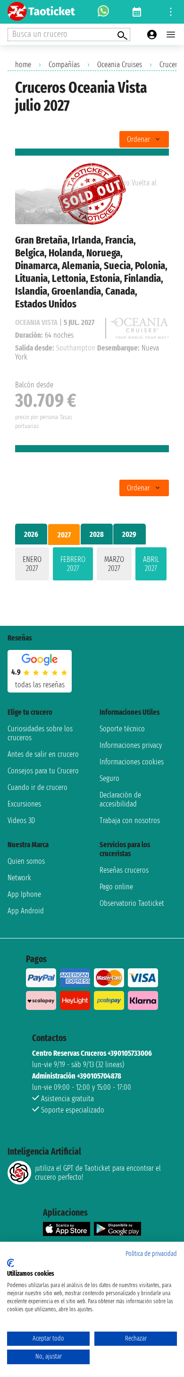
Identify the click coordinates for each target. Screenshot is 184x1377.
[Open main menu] (170, 34)
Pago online (116, 886)
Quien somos (26, 861)
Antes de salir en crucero (43, 754)
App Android (26, 910)
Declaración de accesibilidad (120, 799)
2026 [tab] (31, 534)
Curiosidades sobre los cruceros (40, 733)
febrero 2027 (72, 564)
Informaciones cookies (132, 761)
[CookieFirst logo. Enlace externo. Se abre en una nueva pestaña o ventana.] (10, 1263)
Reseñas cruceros (124, 870)
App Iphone (24, 894)
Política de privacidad (151, 1254)
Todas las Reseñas (40, 684)
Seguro (109, 778)
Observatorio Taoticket (132, 903)
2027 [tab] (64, 534)
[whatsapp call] (103, 11)
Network (19, 877)
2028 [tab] (97, 534)
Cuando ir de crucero (37, 787)
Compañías (64, 64)
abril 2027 (151, 564)
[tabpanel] (92, 565)
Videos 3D (21, 820)
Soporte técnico (122, 728)
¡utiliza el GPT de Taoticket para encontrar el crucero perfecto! (98, 1173)
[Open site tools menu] (170, 12)
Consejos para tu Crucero (43, 770)
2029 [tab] (129, 534)
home (23, 64)
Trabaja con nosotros (130, 820)
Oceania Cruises (119, 64)
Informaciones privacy (131, 745)
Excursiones (24, 803)
